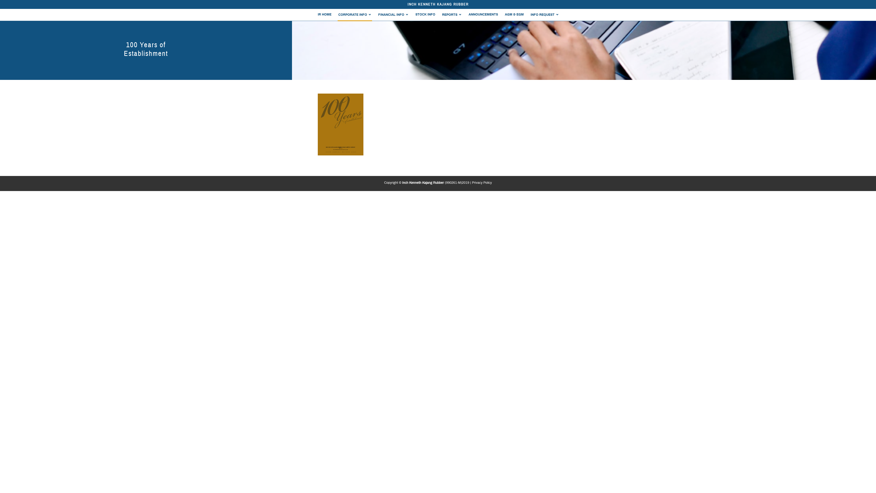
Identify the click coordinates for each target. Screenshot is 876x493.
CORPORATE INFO (352, 14)
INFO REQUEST (543, 14)
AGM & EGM (514, 14)
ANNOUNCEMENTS (483, 14)
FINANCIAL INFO (391, 14)
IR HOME (324, 14)
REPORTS (449, 14)
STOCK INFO (425, 14)
